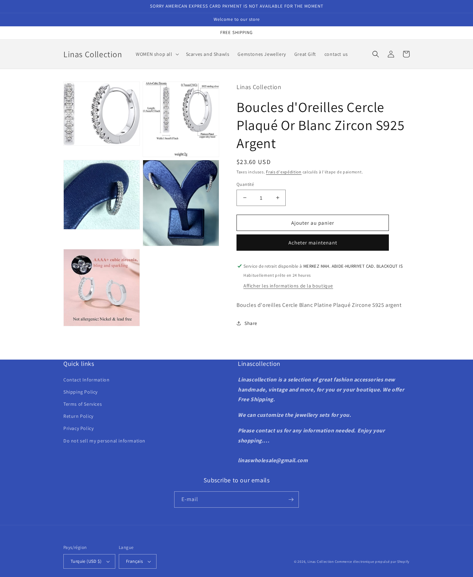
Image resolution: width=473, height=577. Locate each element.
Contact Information (86, 380)
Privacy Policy (78, 428)
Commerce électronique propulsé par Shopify (372, 561)
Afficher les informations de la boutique (288, 286)
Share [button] (250, 323)
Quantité (245, 184)
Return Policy (78, 416)
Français (134, 561)
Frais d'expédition (284, 171)
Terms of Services (82, 404)
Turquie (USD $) (86, 561)
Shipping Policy (80, 392)
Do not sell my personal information (104, 441)
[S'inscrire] (290, 499)
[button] (156, 54)
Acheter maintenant (312, 242)
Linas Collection (320, 561)
